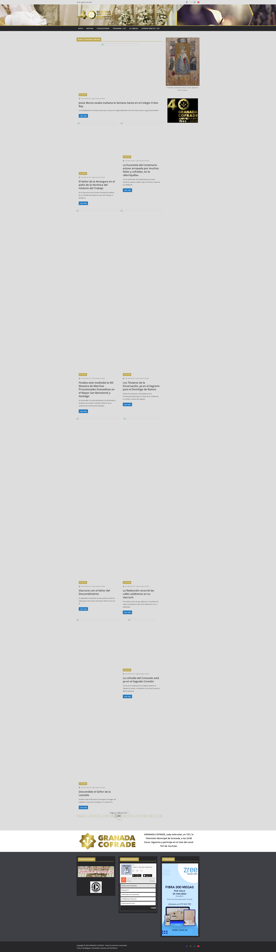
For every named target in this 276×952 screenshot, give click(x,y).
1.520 (144, 816)
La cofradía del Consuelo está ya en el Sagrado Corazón (141, 679)
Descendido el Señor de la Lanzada (95, 793)
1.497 (106, 816)
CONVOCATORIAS (103, 28)
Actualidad (83, 94)
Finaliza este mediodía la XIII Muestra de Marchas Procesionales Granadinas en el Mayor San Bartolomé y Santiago (97, 389)
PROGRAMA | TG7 (119, 28)
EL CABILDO (133, 28)
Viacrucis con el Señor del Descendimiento (94, 592)
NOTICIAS (89, 28)
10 (91, 816)
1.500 (124, 816)
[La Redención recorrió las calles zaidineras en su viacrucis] (142, 498)
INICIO (80, 28)
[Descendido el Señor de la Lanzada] (97, 699)
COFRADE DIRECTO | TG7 (150, 28)
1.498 (112, 816)
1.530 (150, 816)
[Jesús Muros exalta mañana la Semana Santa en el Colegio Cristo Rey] (120, 67)
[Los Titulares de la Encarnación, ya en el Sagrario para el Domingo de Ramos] (142, 290)
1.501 (130, 816)
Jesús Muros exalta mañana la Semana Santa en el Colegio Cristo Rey (118, 104)
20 (95, 816)
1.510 (138, 816)
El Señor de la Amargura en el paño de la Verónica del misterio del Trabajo (97, 185)
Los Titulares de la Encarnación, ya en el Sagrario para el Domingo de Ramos (141, 386)
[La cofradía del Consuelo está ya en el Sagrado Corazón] (142, 642)
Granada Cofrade (99, 98)
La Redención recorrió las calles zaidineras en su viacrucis (138, 594)
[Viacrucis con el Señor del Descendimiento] (97, 498)
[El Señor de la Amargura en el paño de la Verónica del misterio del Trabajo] (97, 146)
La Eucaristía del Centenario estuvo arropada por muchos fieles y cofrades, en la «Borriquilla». (141, 170)
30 (99, 816)
